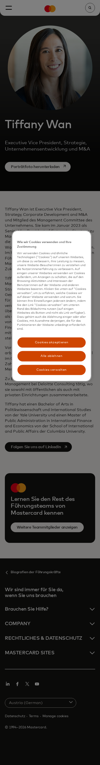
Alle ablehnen (51, 356)
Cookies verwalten (51, 369)
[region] (52, 305)
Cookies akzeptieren (51, 342)
